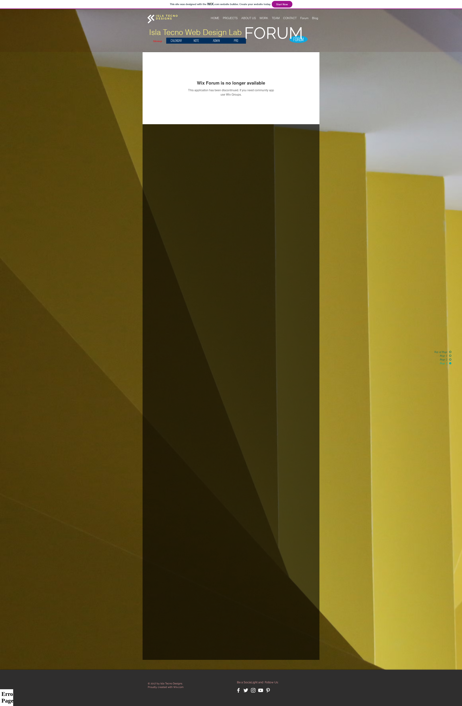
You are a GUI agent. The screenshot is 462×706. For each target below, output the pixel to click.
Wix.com (178, 687)
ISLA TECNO (167, 15)
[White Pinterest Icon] (268, 690)
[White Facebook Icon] (238, 690)
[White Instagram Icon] (253, 690)
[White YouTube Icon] (261, 690)
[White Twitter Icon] (246, 690)
